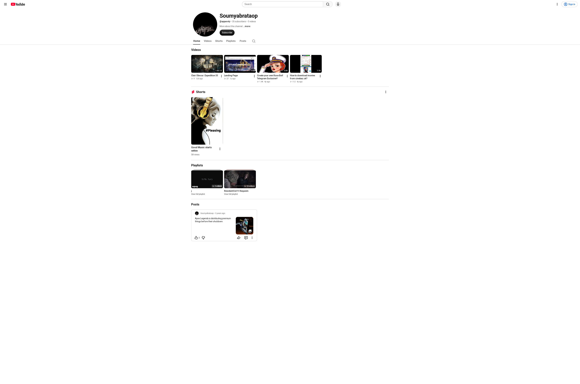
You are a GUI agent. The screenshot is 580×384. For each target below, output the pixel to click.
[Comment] (246, 238)
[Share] (239, 238)
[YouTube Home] (17, 4)
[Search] (328, 4)
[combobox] (283, 4)
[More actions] (221, 76)
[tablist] (290, 41)
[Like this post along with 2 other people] (196, 237)
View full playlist (198, 194)
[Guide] (5, 4)
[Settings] (557, 4)
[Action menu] (252, 238)
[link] (224, 226)
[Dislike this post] (203, 237)
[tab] (196, 41)
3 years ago (220, 213)
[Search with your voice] (338, 4)
